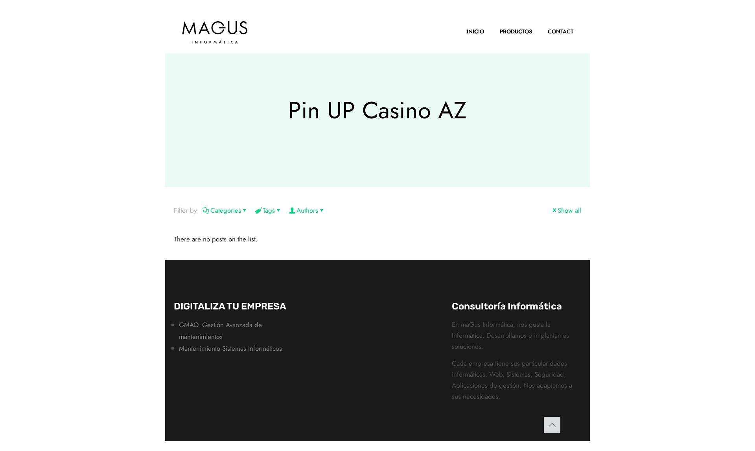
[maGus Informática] (215, 31)
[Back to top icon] (552, 425)
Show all (569, 210)
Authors (307, 210)
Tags (269, 210)
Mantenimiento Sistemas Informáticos (230, 348)
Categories (225, 210)
